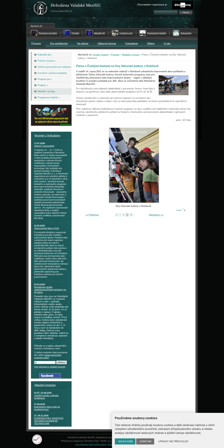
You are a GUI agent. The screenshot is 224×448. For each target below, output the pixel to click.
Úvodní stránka (100, 54)
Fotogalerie (131, 43)
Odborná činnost (107, 43)
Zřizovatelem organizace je (152, 4)
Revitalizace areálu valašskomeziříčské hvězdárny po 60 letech (50, 290)
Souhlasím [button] (125, 441)
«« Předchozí (92, 215)
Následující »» (156, 215)
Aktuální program (45, 385)
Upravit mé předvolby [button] (173, 441)
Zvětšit (179, 210)
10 (131, 215)
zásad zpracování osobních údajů (47, 356)
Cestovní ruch (126, 33)
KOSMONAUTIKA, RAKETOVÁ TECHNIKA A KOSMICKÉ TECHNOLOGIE (48, 421)
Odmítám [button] (145, 441)
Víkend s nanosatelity (44, 146)
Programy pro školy (48, 33)
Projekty (75, 33)
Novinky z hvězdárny (47, 135)
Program (36, 43)
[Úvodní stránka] (40, 8)
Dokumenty (186, 33)
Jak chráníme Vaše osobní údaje (90, 444)
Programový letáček (156, 33)
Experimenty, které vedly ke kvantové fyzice (47, 408)
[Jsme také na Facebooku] (50, 377)
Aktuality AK (99, 33)
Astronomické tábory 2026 (46, 228)
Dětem (151, 43)
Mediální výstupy (130, 54)
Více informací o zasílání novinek (49, 367)
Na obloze (82, 43)
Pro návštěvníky (59, 43)
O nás (167, 43)
